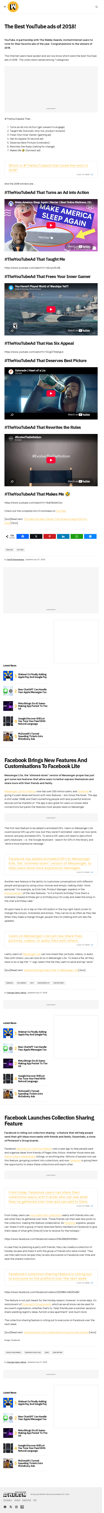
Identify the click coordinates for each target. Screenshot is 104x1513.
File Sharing (21, 983)
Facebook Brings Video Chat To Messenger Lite (51, 970)
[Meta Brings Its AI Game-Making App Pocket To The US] (8, 706)
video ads (9, 550)
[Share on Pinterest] (49, 536)
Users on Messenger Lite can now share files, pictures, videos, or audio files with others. (46, 938)
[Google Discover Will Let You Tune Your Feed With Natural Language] (8, 721)
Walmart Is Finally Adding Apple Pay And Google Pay (32, 676)
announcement (13, 893)
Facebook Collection (33, 1352)
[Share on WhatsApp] (77, 536)
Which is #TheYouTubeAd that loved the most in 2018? (48, 167)
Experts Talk (26, 1500)
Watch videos (12, 1156)
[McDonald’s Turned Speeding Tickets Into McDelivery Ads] (8, 736)
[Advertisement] (51, 88)
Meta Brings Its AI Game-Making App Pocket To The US (32, 706)
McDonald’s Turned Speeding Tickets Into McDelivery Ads (30, 736)
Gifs (31, 983)
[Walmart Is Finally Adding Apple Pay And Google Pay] (8, 676)
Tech (35, 1500)
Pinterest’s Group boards (36, 1304)
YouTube (61, 510)
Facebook (83, 791)
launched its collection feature (34, 1148)
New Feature (57, 1352)
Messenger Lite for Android (20, 791)
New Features (59, 983)
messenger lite (43, 983)
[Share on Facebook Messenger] (90, 536)
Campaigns (7, 1500)
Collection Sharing (13, 1352)
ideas (47, 1352)
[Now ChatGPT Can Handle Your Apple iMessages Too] (8, 691)
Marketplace (28, 1156)
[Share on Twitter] (36, 536)
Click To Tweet (83, 174)
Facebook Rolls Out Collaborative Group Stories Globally (56, 1332)
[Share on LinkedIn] (63, 536)
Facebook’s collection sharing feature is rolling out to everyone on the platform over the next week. (50, 1276)
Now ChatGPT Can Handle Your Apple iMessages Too (32, 691)
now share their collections (46, 1215)
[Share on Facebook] (23, 536)
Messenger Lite (32, 954)
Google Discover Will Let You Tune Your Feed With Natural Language (32, 721)
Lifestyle (17, 1500)
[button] (4, 6)
